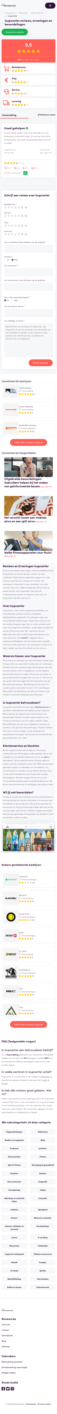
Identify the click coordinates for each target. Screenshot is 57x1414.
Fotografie (42, 1181)
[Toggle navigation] (50, 6)
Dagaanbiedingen (14, 1131)
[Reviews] (9, 6)
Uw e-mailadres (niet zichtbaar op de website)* (25, 242)
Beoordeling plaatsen (12, 1361)
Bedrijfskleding (14, 1279)
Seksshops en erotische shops (14, 1200)
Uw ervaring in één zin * (14, 306)
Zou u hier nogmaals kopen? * (17, 297)
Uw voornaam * (11, 265)
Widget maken (9, 1372)
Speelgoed (42, 1209)
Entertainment (42, 1287)
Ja (8, 259)
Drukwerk (14, 1148)
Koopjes (42, 1262)
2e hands (14, 1270)
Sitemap (6, 1346)
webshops (45, 1076)
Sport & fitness (37, 12)
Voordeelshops (42, 1226)
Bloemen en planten (42, 1217)
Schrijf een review (47, 114)
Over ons (6, 1324)
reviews (41, 1108)
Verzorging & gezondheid (43, 1165)
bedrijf (24, 637)
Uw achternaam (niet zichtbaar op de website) (24, 280)
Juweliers (43, 1148)
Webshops (23, 12)
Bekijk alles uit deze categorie (28, 442)
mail (46, 756)
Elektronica (43, 1131)
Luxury (14, 1237)
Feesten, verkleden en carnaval (14, 1227)
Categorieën (10, 12)
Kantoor (14, 1217)
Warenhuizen (43, 1279)
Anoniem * (8, 256)
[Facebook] (3, 1388)
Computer (42, 1198)
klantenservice (42, 706)
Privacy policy (44, 1403)
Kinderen (14, 1173)
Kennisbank (7, 1335)
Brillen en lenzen (14, 1287)
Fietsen (43, 1156)
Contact (5, 1329)
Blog (4, 1340)
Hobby (43, 1190)
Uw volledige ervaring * (14, 320)
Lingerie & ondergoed (14, 1254)
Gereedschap (14, 1190)
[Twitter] (8, 1388)
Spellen (43, 1270)
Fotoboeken (43, 1245)
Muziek (14, 1262)
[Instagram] (12, 1388)
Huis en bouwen (14, 1181)
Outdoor (42, 1173)
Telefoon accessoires (43, 1254)
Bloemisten (14, 1245)
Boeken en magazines (14, 1140)
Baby (43, 1140)
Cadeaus (14, 1209)
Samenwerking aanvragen (14, 1367)
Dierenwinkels (14, 1156)
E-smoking (42, 1237)
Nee (16, 259)
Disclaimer (31, 1403)
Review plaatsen (41, 362)
